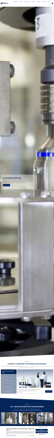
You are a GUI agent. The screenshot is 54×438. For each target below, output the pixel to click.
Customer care (27, 1)
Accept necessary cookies (41, 432)
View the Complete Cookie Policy (11, 435)
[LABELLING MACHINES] (45, 418)
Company (33, 1)
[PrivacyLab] (33, 435)
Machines (20, 1)
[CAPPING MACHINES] (9, 418)
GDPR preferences (41, 434)
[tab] (9, 371)
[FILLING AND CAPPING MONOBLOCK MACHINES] (27, 418)
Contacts (48, 1)
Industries (15, 1)
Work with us (43, 1)
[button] (24, 425)
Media (38, 1)
